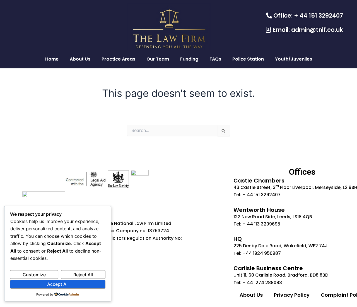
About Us (80, 59)
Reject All (83, 274)
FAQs (215, 59)
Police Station (248, 59)
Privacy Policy (292, 294)
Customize (34, 274)
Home (52, 59)
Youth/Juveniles (293, 59)
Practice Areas (118, 59)
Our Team (157, 59)
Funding (189, 59)
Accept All (58, 284)
